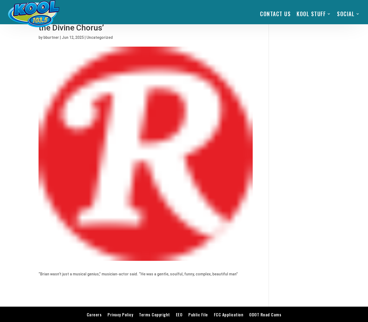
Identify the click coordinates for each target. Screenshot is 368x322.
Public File (198, 314)
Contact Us (275, 14)
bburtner (51, 37)
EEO (179, 314)
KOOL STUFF (311, 14)
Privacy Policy (120, 314)
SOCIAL (346, 14)
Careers (94, 314)
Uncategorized (99, 37)
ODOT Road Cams (265, 314)
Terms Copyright (154, 314)
